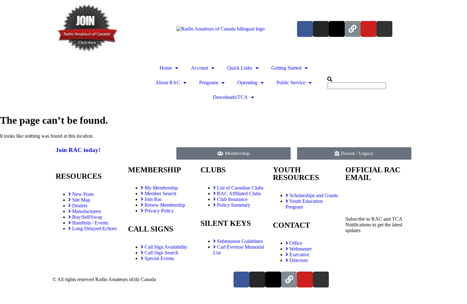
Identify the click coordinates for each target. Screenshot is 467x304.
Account (199, 68)
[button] (369, 79)
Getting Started (286, 68)
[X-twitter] (337, 29)
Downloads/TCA (230, 97)
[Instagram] (321, 29)
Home (165, 68)
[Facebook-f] (305, 29)
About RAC (167, 82)
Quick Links (239, 68)
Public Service (290, 82)
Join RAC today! (78, 150)
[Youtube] (368, 29)
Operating (247, 82)
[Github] (384, 29)
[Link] (353, 29)
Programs (208, 82)
